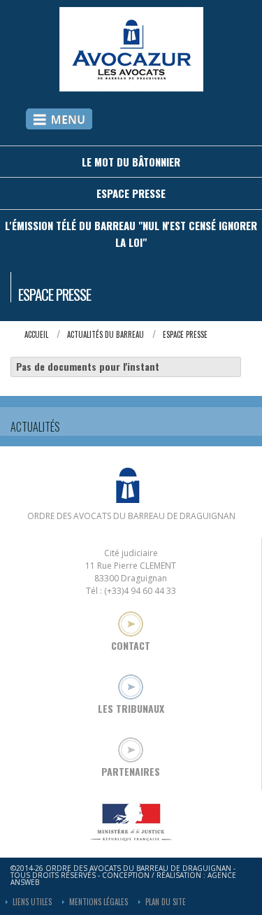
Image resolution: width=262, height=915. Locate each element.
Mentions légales (98, 901)
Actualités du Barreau (105, 334)
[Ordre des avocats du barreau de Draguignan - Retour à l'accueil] (131, 87)
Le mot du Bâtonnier (131, 161)
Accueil (36, 334)
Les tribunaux (131, 707)
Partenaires (130, 770)
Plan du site (165, 901)
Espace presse (131, 193)
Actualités (35, 426)
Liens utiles (32, 901)
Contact (130, 644)
